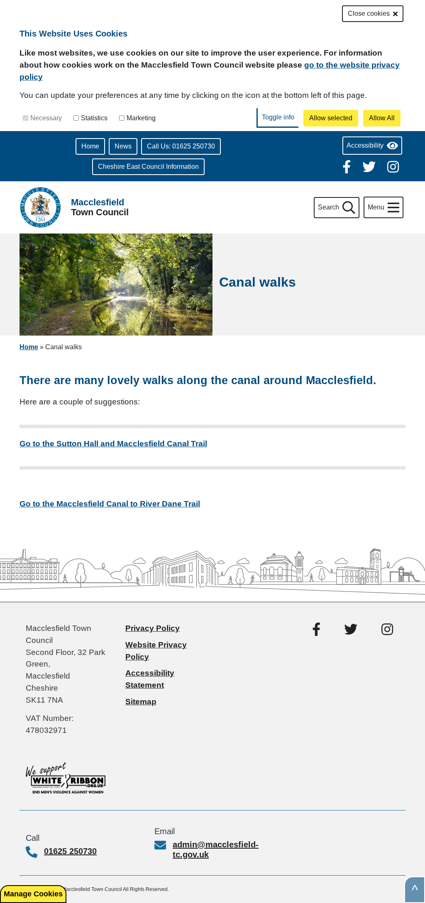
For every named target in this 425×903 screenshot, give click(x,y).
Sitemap (140, 701)
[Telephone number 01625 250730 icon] (35, 852)
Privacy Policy (152, 628)
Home (90, 146)
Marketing (141, 118)
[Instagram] (393, 166)
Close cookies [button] (369, 13)
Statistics (94, 118)
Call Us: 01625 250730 (181, 146)
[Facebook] (347, 166)
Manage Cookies (33, 894)
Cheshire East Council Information (148, 166)
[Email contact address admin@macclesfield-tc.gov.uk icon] (163, 846)
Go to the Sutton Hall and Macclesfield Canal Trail (113, 443)
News (123, 146)
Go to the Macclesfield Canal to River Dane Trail (110, 503)
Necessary (46, 118)
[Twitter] (370, 166)
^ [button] (415, 889)
